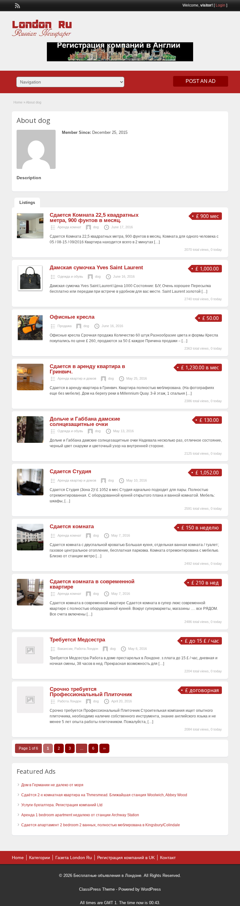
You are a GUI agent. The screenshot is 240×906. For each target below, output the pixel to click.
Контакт (168, 857)
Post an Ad (201, 81)
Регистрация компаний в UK (126, 857)
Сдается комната (72, 526)
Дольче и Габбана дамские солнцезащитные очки (85, 421)
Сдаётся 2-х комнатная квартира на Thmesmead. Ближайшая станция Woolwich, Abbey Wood (104, 795)
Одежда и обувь (70, 276)
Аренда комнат (69, 227)
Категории (39, 857)
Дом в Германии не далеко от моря (52, 785)
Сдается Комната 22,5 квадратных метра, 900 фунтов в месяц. (94, 217)
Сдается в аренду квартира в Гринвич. (87, 369)
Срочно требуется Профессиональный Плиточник (91, 691)
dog (96, 227)
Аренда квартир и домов (77, 378)
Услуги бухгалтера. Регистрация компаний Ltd (61, 805)
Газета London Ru (73, 857)
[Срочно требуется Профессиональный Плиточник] (30, 712)
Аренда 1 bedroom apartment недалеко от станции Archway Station (80, 815)
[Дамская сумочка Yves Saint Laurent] (30, 290)
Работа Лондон (86, 648)
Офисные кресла (72, 317)
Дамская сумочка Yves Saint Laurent (96, 268)
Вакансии (65, 648)
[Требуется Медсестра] (30, 662)
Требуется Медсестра (77, 640)
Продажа (65, 326)
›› (104, 748)
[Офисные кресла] (30, 339)
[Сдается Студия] (30, 494)
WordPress (151, 889)
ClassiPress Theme (97, 889)
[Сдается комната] (30, 549)
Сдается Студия (70, 471)
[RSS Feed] (16, 5)
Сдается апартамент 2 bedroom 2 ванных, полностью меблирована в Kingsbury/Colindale (100, 825)
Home (17, 102)
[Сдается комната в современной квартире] (30, 604)
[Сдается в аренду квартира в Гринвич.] (30, 389)
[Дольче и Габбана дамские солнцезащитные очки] (30, 441)
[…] (157, 242)
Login (220, 5)
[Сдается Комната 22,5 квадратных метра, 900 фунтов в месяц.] (30, 237)
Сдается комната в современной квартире (92, 584)
